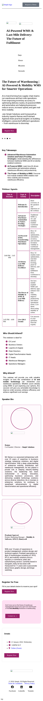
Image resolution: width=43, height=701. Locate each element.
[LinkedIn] (21, 687)
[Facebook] (12, 687)
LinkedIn (21, 691)
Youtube (31, 691)
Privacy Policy (30, 683)
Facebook (12, 691)
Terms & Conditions (15, 683)
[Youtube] (30, 687)
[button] (41, 4)
